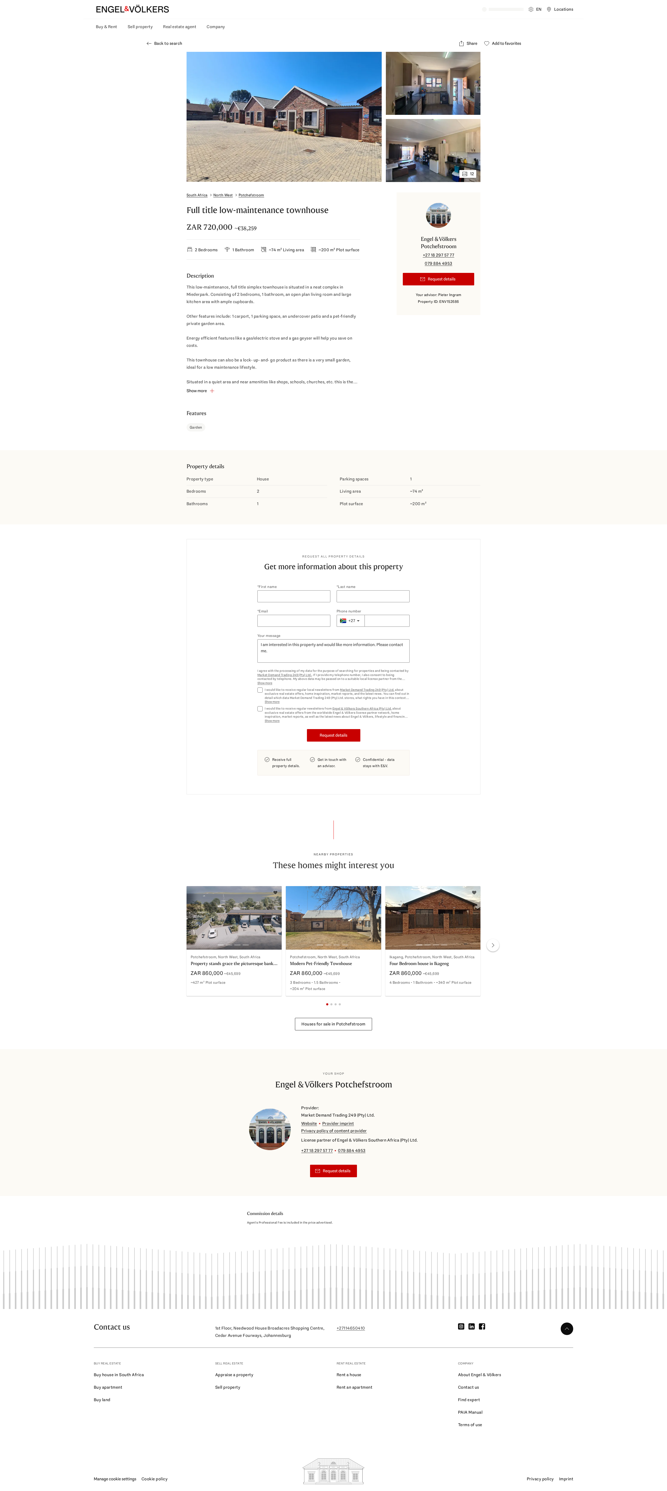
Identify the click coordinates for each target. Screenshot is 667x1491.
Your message (269, 635)
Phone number (349, 611)
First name (268, 586)
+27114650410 (351, 1328)
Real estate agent (179, 26)
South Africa (197, 195)
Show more (264, 683)
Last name (346, 586)
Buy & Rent (106, 26)
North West (223, 195)
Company (216, 26)
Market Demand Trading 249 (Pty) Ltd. (284, 675)
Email (263, 611)
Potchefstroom (251, 195)
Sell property (140, 26)
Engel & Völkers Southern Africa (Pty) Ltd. (362, 708)
